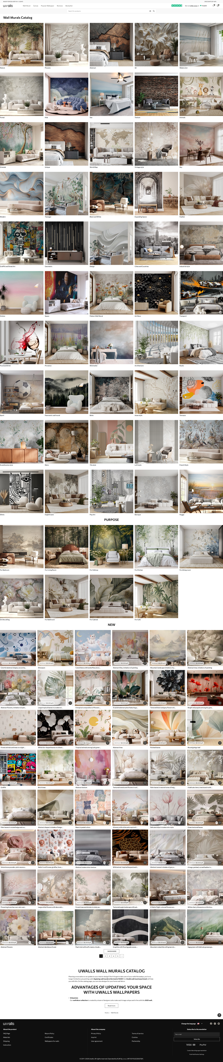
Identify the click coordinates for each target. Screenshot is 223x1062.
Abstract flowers (7, 947)
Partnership (136, 1041)
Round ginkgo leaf (194, 747)
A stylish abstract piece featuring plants (125, 708)
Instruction (7, 1045)
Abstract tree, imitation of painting (200, 668)
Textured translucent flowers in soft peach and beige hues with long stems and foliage (125, 787)
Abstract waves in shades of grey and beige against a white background (163, 867)
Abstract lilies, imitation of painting (125, 668)
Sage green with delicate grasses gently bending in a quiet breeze (200, 947)
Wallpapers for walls (52, 1041)
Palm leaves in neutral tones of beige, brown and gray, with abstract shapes (163, 787)
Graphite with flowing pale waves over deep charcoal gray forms (125, 947)
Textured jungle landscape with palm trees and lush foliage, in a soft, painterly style (125, 907)
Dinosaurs (41, 668)
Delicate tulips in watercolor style (162, 827)
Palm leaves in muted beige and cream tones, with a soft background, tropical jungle (13, 827)
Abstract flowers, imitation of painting (13, 708)
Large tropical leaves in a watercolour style (51, 708)
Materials (6, 1037)
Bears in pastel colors (83, 827)
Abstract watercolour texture (86, 867)
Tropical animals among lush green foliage (88, 747)
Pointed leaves (155, 747)
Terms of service (137, 1033)
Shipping (6, 1041)
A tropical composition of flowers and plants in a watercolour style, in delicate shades (88, 708)
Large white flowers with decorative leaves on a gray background (51, 907)
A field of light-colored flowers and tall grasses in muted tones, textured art (163, 907)
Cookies (135, 1037)
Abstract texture (81, 787)
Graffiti (3, 787)
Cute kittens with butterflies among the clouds (88, 668)
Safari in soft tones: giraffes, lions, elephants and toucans (51, 867)
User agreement (96, 1041)
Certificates (49, 1037)
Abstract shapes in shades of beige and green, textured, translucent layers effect (51, 827)
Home (107, 1013)
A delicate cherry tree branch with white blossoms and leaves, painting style (200, 787)
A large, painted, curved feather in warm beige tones (200, 867)
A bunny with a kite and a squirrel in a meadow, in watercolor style (125, 827)
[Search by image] (150, 11)
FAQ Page (6, 1033)
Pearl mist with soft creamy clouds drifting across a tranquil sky (88, 947)
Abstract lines (118, 747)
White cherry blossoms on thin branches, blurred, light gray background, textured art (200, 907)
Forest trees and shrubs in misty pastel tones (88, 907)
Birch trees (42, 787)
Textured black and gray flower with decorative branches (163, 708)
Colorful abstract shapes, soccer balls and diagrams (13, 668)
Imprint (93, 1037)
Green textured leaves (195, 827)
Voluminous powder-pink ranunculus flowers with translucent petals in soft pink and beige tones (13, 867)
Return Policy (49, 1033)
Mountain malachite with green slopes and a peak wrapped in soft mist (163, 947)
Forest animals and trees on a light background (13, 747)
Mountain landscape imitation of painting (163, 668)
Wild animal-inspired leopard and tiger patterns (125, 867)
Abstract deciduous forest (47, 947)
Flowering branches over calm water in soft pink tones (13, 907)
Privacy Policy (96, 1033)
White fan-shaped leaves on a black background (51, 747)
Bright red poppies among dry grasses (200, 708)
